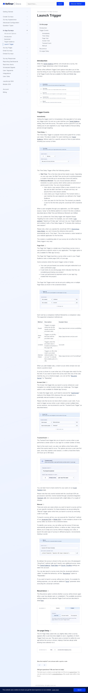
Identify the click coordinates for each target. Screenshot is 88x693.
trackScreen (75, 393)
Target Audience (9, 42)
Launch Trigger (8, 44)
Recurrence (66, 573)
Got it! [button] (79, 690)
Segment (40, 498)
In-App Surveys (53, 11)
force (67, 581)
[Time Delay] (46, 132)
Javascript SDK (46, 519)
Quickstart (7, 39)
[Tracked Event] (48, 438)
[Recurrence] (48, 591)
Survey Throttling (66, 565)
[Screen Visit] (46, 382)
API (45, 498)
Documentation (42, 11)
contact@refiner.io (57, 674)
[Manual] (43, 504)
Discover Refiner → (77, 4)
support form (73, 672)
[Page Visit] (45, 246)
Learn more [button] (55, 690)
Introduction (8, 36)
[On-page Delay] (50, 631)
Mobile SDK (57, 519)
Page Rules (54, 565)
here (42, 600)
